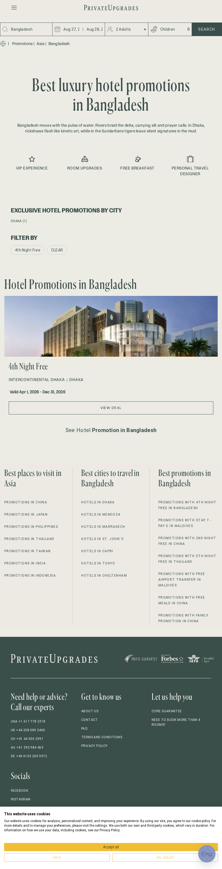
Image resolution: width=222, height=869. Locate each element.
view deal (111, 408)
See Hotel (111, 430)
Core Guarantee (167, 711)
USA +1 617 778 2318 (28, 721)
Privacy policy (94, 746)
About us (89, 711)
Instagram (21, 799)
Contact (89, 720)
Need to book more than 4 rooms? (176, 722)
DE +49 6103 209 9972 (29, 756)
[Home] (3, 44)
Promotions (22, 43)
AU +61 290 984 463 (27, 747)
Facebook (19, 791)
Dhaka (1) (19, 221)
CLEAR (57, 250)
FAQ (84, 728)
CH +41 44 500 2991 (27, 739)
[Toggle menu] (14, 7)
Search (206, 29)
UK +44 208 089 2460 (28, 730)
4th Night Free (27, 250)
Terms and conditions (101, 737)
